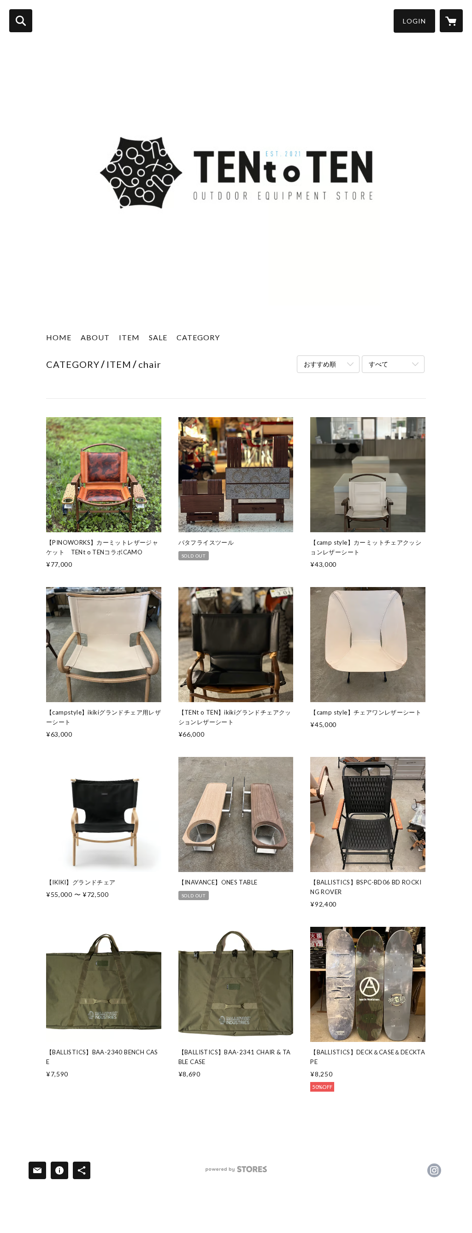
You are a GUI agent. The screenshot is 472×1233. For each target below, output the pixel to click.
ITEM (129, 337)
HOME (58, 337)
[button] (414, 21)
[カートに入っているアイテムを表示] (451, 20)
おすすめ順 (320, 364)
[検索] (20, 20)
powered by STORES (236, 1172)
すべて (378, 364)
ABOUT (95, 337)
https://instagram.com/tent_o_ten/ (434, 1170)
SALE (158, 337)
